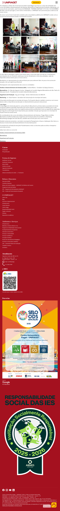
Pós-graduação (6, 151)
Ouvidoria (4, 247)
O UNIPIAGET (7, 195)
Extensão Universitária (7, 231)
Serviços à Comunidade (8, 233)
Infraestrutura (5, 203)
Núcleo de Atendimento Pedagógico (11, 239)
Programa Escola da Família (9, 187)
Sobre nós (4, 197)
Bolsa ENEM (5, 164)
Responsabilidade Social (8, 209)
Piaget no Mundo (6, 211)
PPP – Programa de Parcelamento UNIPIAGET (13, 189)
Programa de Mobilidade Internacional (11, 227)
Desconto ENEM (6, 181)
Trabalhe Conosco (6, 245)
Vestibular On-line (6, 160)
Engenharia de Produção (7, 138)
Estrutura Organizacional (8, 201)
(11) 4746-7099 (8, 264)
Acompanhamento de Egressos (9, 229)
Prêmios (4, 213)
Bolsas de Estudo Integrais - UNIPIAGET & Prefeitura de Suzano (17, 185)
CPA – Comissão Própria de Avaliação (11, 243)
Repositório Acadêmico (8, 215)
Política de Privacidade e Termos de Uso (12, 505)
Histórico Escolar (6, 166)
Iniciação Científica (6, 237)
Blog (3, 199)
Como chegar (5, 207)
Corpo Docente (6, 205)
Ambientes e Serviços (10, 221)
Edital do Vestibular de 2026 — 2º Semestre (13, 172)
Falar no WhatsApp (9, 261)
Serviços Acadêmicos (7, 235)
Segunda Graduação (7, 168)
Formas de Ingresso (9, 158)
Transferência (5, 170)
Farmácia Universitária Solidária (10, 241)
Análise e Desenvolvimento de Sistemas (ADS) (12, 132)
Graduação (5, 149)
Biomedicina (3, 135)
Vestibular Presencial (7, 162)
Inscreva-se (36, 2)
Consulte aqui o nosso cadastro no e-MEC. (12, 292)
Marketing (3, 141)
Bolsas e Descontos (9, 179)
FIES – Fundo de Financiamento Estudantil (12, 191)
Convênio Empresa (6, 183)
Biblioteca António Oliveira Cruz (10, 225)
